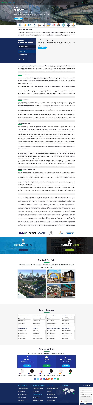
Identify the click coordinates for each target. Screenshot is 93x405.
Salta (59, 218)
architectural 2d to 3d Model (24, 88)
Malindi (47, 211)
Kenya (29, 208)
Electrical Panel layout (70, 156)
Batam (26, 198)
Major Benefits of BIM (66, 336)
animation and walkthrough (68, 78)
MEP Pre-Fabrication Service (52, 323)
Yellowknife (73, 225)
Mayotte (62, 212)
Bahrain (44, 197)
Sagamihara (45, 218)
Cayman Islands (50, 200)
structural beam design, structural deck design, (47, 114)
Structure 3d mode (61, 103)
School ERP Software (36, 397)
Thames (52, 222)
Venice (74, 224)
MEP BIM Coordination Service (52, 321)
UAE (18, 224)
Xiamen (64, 225)
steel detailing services (48, 175)
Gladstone (66, 204)
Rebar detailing (54, 103)
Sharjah (51, 221)
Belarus (34, 198)
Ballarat (50, 197)
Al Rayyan (60, 195)
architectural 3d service (65, 86)
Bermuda (56, 198)
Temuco (40, 222)
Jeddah (41, 207)
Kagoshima (44, 207)
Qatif (60, 217)
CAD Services (22, 29)
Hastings (61, 205)
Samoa (62, 218)
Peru (43, 217)
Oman (48, 215)
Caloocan (73, 198)
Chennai (30, 201)
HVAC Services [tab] (21, 59)
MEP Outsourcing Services (52, 318)
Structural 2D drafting (26, 103)
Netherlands (20, 215)
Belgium (37, 198)
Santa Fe (48, 219)
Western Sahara (56, 225)
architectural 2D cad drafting (35, 78)
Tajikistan (67, 221)
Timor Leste (71, 222)
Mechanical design (40, 129)
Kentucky (26, 208)
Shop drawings (34, 103)
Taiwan (62, 221)
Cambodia (19, 200)
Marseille (23, 212)
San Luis (72, 218)
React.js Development (36, 391)
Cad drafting (44, 32)
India (74, 205)
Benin (48, 198)
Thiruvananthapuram (56, 222)
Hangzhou (52, 205)
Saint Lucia (52, 218)
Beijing (31, 198)
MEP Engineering (50, 317)
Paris (31, 217)
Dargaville (64, 201)
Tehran (37, 222)
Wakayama (32, 225)
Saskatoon (71, 219)
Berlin (53, 198)
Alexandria (19, 197)
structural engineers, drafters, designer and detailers (33, 181)
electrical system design (70, 153)
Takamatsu (71, 221)
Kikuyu (50, 208)
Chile (38, 201)
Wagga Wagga (23, 225)
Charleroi (23, 201)
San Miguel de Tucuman (24, 219)
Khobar (45, 208)
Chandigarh (62, 200)
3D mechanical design (49, 129)
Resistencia (32, 218)
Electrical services (23, 149)
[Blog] (49, 379)
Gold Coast (73, 204)
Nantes (53, 214)
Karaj (64, 207)
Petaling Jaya (46, 217)
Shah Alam (44, 221)
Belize (39, 198)
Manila (66, 211)
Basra (24, 198)
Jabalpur (31, 207)
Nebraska (68, 214)
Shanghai (48, 221)
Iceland (64, 205)
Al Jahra (57, 195)
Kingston (52, 208)
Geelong (34, 204)
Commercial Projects (66, 320)
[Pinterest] (46, 379)
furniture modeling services (32, 86)
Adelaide (40, 195)
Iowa (29, 207)
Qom (65, 217)
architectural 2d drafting (37, 84)
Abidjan (25, 195)
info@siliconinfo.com (66, 362)
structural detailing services (41, 173)
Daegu (45, 201)
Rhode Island (39, 218)
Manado (52, 211)
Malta (49, 211)
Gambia (28, 204)
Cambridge (23, 200)
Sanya (65, 219)
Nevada (26, 215)
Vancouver (64, 224)
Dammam (55, 201)
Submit (86, 403)
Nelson (71, 214)
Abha (23, 195)
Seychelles (41, 221)
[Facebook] (35, 379)
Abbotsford (20, 195)
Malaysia (39, 211)
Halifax (30, 205)
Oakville (34, 215)
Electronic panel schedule (41, 155)
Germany (50, 204)
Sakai (55, 218)
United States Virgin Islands (54, 224)
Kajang (48, 207)
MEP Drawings (55, 129)
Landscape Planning (22, 325)
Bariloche (73, 197)
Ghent (57, 204)
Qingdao (63, 217)
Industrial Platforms (22, 336)
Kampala (54, 207)
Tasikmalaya (31, 222)
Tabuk (59, 221)
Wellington (45, 225)
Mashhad (39, 212)
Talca (74, 221)
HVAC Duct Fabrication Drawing (38, 338)
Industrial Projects (22, 321)
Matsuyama (52, 212)
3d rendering (40, 86)
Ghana (53, 204)
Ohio (39, 215)
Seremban (37, 221)
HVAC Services (36, 330)
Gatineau (30, 204)
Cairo (64, 198)
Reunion (35, 218)
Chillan (41, 201)
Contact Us (18, 17)
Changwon (73, 200)
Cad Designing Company (53, 32)
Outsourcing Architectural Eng (23, 318)
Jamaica (36, 207)
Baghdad (32, 197)
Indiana (19, 207)
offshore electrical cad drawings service (36, 153)
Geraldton (46, 204)
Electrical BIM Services (51, 338)
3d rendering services (56, 86)
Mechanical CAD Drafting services (63, 127)
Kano (60, 207)
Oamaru (37, 215)
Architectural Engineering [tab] (23, 46)
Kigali (47, 208)
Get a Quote (23, 250)
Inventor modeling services (69, 133)
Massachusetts (43, 212)
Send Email (66, 365)
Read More (41, 47)
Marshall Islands (27, 212)
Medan (71, 212)
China (43, 201)
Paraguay (23, 217)
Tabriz (57, 221)
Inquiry (79, 2)
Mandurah (63, 211)
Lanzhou (70, 208)
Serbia (35, 221)
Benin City (50, 198)
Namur (41, 214)
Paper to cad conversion (63, 129)
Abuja (31, 195)
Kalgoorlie (50, 207)
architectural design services (48, 84)
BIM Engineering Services (52, 330)
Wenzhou (48, 225)
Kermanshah (33, 208)
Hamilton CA (49, 205)
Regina (24, 218)
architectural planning (51, 78)
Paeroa (53, 215)
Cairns (63, 198)
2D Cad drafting (27, 65)
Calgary (67, 198)
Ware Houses (21, 335)
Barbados (69, 197)
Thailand (49, 222)
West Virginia (52, 225)
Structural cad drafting (55, 65)
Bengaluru (45, 198)
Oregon (51, 215)
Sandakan (37, 219)
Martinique (32, 212)
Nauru (66, 214)
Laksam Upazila (66, 208)
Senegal (30, 221)
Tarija (28, 222)
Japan (39, 207)
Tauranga (34, 222)
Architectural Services (24, 74)
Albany (71, 195)
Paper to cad (69, 65)
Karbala (67, 207)
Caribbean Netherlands (40, 200)
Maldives (42, 211)
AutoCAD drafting (50, 35)
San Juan (65, 218)
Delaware (73, 201)
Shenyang (54, 221)
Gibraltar (60, 204)
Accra (33, 195)
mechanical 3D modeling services (34, 133)
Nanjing (47, 214)
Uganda (21, 224)
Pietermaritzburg (55, 217)
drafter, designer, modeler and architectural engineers (34, 90)
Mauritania (56, 212)
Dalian (53, 201)
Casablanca (46, 200)
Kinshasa (59, 208)
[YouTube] (52, 379)
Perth (41, 217)
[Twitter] (38, 379)
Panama (71, 215)
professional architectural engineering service (35, 77)
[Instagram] (41, 379)
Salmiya (57, 218)
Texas (46, 222)
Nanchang (44, 214)
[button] (7, 12)
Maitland (25, 211)
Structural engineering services (44, 103)
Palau (56, 215)
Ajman (52, 195)
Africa (43, 195)
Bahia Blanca (40, 197)
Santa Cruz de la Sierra (43, 219)
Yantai (67, 225)
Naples (57, 214)
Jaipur (34, 207)
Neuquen (23, 215)
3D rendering (44, 78)
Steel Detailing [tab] (21, 56)
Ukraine (25, 224)
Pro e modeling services (47, 130)
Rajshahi (70, 217)
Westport (61, 225)
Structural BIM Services (51, 336)
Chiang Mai (33, 201)
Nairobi (29, 214)
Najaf (31, 214)
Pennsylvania (38, 217)
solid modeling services (57, 130)
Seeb (21, 221)
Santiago (55, 219)
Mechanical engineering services (40, 126)
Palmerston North (67, 215)
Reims (26, 218)
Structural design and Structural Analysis (26, 105)
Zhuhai (28, 226)
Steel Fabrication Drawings (23, 333)
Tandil (22, 222)
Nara (59, 214)
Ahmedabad (46, 195)
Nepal (74, 214)
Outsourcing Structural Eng (38, 318)
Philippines (50, 217)
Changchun (66, 200)
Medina (73, 212)
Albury (74, 195)
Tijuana (68, 222)
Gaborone (24, 204)
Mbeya (66, 212)
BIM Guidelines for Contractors (67, 330)
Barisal (19, 198)
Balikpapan (47, 197)
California (69, 198)
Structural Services (23, 99)
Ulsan (27, 224)
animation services (47, 86)
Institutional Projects (22, 320)
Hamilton (45, 205)
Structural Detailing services (26, 169)
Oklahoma (45, 215)
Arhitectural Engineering (22, 317)
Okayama (41, 215)
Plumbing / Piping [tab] (22, 51)
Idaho (66, 205)
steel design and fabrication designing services (53, 105)
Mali (45, 211)
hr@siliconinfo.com (46, 362)
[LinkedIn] (43, 379)
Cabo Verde (59, 198)
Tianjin (65, 222)
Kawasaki (70, 207)
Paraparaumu (28, 217)
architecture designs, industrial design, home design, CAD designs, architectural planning (45, 94)
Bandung (59, 197)
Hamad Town (33, 205)
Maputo (68, 211)
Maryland (35, 212)
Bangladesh (66, 197)
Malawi (36, 211)
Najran (33, 214)
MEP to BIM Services (51, 320)
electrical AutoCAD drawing (69, 151)
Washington (41, 225)
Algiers (26, 197)
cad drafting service (41, 66)
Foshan (19, 204)
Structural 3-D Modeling (67, 177)
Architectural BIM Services (52, 335)
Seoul (32, 221)
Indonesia (22, 207)
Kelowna (23, 208)
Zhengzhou (25, 226)
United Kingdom (38, 224)
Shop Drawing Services (22, 330)
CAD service (26, 32)
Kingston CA (56, 208)
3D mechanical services (68, 134)
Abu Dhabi (28, 195)
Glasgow (69, 204)
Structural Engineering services (33, 102)
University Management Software (38, 400)
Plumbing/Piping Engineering (67, 317)
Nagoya (26, 214)
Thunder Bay (62, 222)
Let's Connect (86, 2)
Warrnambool (37, 225)
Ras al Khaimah (20, 218)
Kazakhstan (20, 208)
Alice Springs (29, 197)
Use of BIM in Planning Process (67, 333)
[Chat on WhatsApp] (57, 379)
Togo (74, 222)
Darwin (68, 201)
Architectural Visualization (37, 80)
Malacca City (33, 211)
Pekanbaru (33, 217)
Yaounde (69, 225)
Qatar (59, 217)
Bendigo (42, 198)
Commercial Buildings (22, 338)
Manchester (59, 211)
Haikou (22, 205)
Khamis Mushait (37, 208)
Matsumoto (48, 212)
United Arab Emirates (32, 224)
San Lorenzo (68, 218)
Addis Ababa (37, 195)
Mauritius (59, 212)
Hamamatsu (38, 205)
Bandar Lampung (54, 197)
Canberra (29, 200)
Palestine (62, 215)
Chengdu (26, 201)
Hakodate (26, 205)
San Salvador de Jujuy (32, 219)
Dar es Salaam (60, 201)
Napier (55, 214)
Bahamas (36, 197)
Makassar (28, 211)
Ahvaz (50, 195)
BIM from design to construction (67, 335)
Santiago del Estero (60, 219)
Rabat (67, 217)
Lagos (62, 208)
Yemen (19, 226)
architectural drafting (22, 91)
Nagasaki (23, 214)
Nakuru (36, 214)
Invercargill (26, 207)
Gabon (22, 204)
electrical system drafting (60, 153)
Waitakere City (28, 225)
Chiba (36, 201)
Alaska (66, 195)
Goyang (19, 205)
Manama (55, 211)
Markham (19, 212)
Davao (70, 201)
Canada (26, 200)
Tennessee (43, 222)
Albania (69, 195)
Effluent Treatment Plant (37, 325)
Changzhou (20, 201)
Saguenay (48, 218)
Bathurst (28, 198)
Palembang (58, 215)
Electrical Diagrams (21, 155)
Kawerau (73, 207)
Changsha (69, 200)
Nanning (50, 214)
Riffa (42, 218)
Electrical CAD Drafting (59, 151)
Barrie (21, 198)
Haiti (24, 205)
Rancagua (73, 217)
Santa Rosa (52, 219)
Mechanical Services (24, 123)
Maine (23, 211)
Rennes (29, 218)
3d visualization (59, 78)
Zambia (22, 226)
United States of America (45, 224)
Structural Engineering (37, 317)
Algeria (23, 197)
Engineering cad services (46, 65)
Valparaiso (60, 224)
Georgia (41, 204)
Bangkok (62, 197)
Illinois (69, 205)
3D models (29, 80)
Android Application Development (38, 388)
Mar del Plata (72, 211)
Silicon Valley (52, 403)
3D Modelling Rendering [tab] (23, 54)
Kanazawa (57, 207)
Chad (59, 200)
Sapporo (67, 219)
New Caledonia (30, 215)
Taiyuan (64, 221)
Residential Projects (22, 323)
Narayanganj (63, 214)
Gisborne (63, 204)
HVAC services (30, 138)
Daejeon (48, 201)
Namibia (38, 214)
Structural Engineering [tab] (23, 48)
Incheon (71, 205)
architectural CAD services (52, 80)
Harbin (58, 205)
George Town (37, 204)
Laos (72, 208)
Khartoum (42, 208)
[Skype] (55, 379)
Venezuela (70, 224)
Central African (56, 200)
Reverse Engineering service (28, 130)
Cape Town (33, 200)
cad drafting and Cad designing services (25, 35)
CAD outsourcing (58, 34)
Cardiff (36, 200)
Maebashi (19, 211)
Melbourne (20, 214)
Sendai (27, 221)
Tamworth (19, 222)
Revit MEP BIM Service (51, 325)
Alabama (63, 195)
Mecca (68, 212)
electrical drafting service (23, 153)
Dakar (51, 201)
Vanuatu (67, 224)
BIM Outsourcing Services (52, 333)
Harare (56, 205)
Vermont (19, 225)
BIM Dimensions (65, 338)
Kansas (62, 207)
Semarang (24, 221)
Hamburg (41, 205)
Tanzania (25, 222)
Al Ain (54, 195)
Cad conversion (63, 65)
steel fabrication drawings (32, 129)
